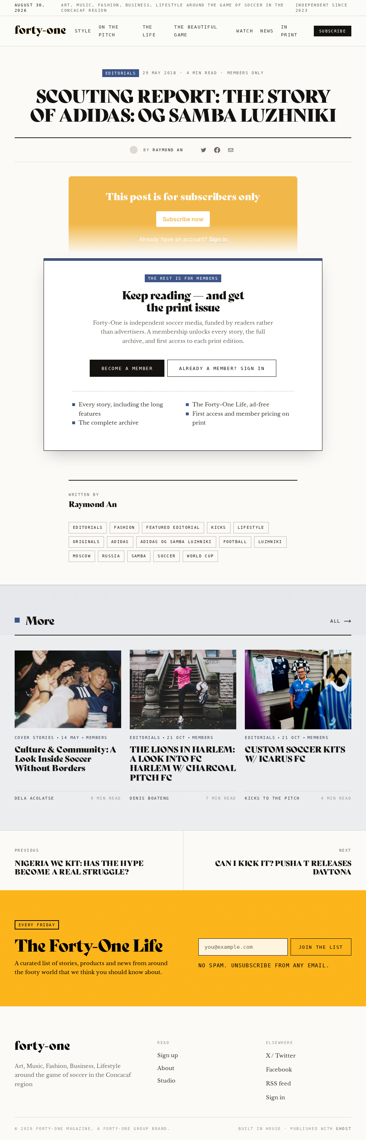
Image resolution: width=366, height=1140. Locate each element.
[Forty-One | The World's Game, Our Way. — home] (40, 31)
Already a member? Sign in (221, 368)
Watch (244, 31)
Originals (86, 541)
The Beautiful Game (195, 30)
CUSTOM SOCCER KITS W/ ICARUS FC (295, 753)
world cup (200, 556)
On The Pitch (109, 30)
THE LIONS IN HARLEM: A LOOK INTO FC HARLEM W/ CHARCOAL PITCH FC (183, 763)
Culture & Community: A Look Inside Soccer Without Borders (65, 758)
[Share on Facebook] (217, 150)
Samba (139, 556)
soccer (166, 556)
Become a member (127, 368)
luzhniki (270, 541)
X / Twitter (281, 1055)
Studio (166, 1080)
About (165, 1068)
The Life (149, 30)
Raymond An (168, 150)
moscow (82, 556)
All (335, 621)
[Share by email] (231, 150)
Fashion (124, 527)
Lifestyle (251, 527)
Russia (111, 556)
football (235, 541)
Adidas (120, 541)
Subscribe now (183, 219)
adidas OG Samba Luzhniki (176, 541)
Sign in (275, 1097)
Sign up (167, 1055)
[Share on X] (204, 150)
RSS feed (278, 1083)
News (266, 31)
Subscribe (332, 31)
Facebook (279, 1069)
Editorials (120, 73)
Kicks (218, 527)
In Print (289, 30)
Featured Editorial (173, 527)
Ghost (343, 1128)
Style (83, 31)
